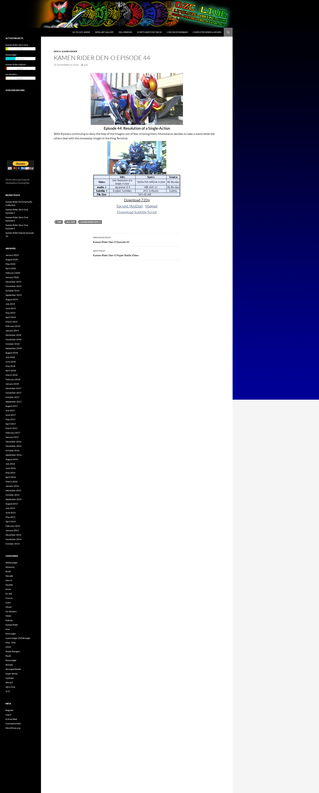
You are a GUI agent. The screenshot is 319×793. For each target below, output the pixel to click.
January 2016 (12, 486)
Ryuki (8, 655)
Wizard (9, 682)
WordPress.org (13, 728)
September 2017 (14, 401)
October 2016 (12, 450)
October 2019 (12, 290)
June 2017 (11, 415)
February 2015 (13, 526)
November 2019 (13, 286)
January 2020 (12, 277)
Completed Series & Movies (207, 32)
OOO (8, 647)
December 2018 (13, 335)
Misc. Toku (11, 642)
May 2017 (10, 419)
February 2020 (13, 272)
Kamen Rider (69, 51)
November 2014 (13, 539)
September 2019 (14, 295)
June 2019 (11, 308)
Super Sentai (12, 673)
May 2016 (10, 472)
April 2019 (11, 317)
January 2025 (12, 255)
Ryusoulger (11, 660)
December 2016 (13, 441)
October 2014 (12, 543)
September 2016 (14, 454)
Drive (8, 589)
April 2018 (11, 370)
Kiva (8, 629)
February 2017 (13, 432)
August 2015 (12, 503)
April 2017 (11, 423)
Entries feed (11, 719)
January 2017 (12, 437)
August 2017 (12, 406)
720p (59, 222)
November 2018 (13, 339)
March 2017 (12, 428)
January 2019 (12, 330)
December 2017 (13, 388)
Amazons (10, 567)
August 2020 (12, 259)
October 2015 (12, 494)
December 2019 (13, 281)
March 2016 (12, 481)
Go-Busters (11, 611)
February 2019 (13, 326)
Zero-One (10, 687)
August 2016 (12, 459)
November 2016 (13, 446)
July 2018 (10, 357)
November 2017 (13, 392)
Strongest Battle (13, 669)
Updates (10, 678)
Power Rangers (13, 651)
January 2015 (12, 530)
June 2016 (11, 468)
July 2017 (10, 410)
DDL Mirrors (125, 32)
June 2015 (11, 512)
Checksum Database (177, 32)
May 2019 (10, 312)
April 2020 (11, 268)
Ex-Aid (9, 593)
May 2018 (10, 366)
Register (9, 710)
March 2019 (12, 321)
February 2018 (13, 379)
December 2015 (13, 490)
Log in (8, 714)
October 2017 (12, 397)
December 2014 (13, 534)
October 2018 (12, 343)
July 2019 (10, 304)
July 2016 (10, 463)
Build (8, 571)
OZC (86, 64)
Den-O (57, 51)
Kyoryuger (11, 633)
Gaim (8, 602)
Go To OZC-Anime (81, 32)
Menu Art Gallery (104, 32)
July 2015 (10, 508)
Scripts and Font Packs (149, 32)
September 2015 (14, 499)
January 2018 (12, 383)
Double (9, 584)
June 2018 (11, 361)
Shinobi (9, 664)
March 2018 (12, 375)
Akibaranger (12, 562)
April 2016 (11, 477)
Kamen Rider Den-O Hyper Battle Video (116, 253)
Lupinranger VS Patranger (18, 638)
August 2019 (12, 299)
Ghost (8, 607)
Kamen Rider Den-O (90, 222)
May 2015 (10, 517)
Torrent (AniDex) (129, 206)
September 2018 (14, 348)
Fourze (9, 598)
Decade (9, 575)
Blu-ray (71, 222)
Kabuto (9, 620)
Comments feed (13, 723)
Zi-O (8, 691)
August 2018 (12, 352)
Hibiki (8, 615)
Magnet (151, 206)
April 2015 (11, 521)
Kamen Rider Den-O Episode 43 (111, 239)
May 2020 (10, 264)
